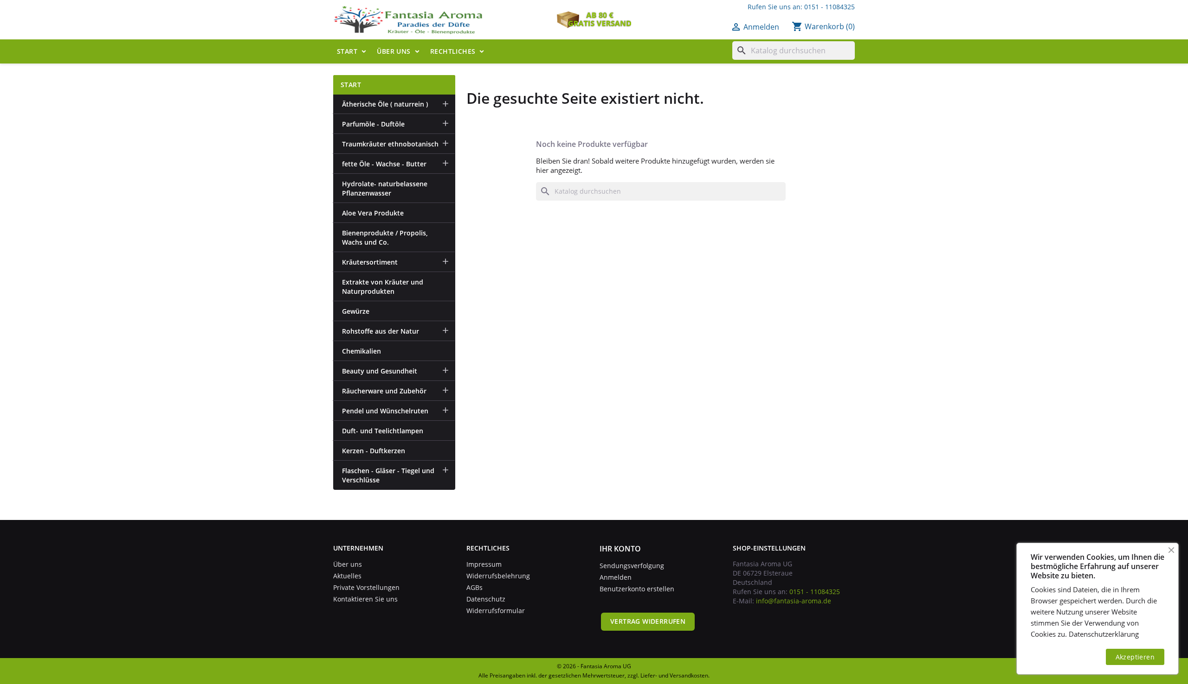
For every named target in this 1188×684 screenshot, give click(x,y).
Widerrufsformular (495, 610)
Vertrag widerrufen (647, 621)
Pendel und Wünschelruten (385, 410)
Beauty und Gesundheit (379, 371)
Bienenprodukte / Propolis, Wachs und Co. (385, 237)
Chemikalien (361, 351)
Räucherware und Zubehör (384, 390)
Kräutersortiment (370, 262)
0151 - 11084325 (829, 6)
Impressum (484, 564)
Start (347, 51)
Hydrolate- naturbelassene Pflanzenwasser (384, 188)
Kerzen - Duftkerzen (373, 450)
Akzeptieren (1135, 656)
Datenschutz (485, 599)
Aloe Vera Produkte (373, 213)
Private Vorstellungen (366, 587)
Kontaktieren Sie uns (365, 599)
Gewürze (355, 311)
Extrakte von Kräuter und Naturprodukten (382, 287)
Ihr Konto (620, 549)
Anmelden (616, 577)
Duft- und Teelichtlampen (382, 430)
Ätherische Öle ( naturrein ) (385, 104)
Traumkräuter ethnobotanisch (390, 143)
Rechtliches (452, 51)
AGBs (474, 587)
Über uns (393, 51)
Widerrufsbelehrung (498, 575)
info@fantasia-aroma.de (793, 600)
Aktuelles (347, 575)
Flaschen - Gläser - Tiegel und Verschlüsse (388, 475)
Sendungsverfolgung (632, 565)
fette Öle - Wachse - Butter (384, 163)
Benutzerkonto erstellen (637, 588)
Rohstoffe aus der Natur (380, 331)
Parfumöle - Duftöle (373, 124)
